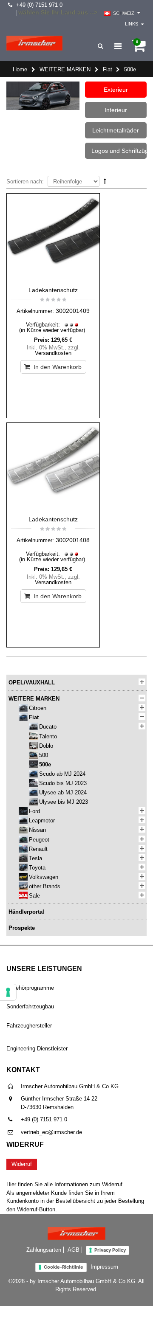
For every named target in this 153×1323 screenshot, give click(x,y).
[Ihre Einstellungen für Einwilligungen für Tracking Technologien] (8, 992)
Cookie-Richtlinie (63, 1267)
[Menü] (118, 46)
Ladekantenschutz (53, 290)
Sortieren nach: (25, 181)
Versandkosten (53, 353)
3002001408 (73, 540)
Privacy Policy (110, 1250)
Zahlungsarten (43, 1250)
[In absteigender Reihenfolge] (105, 181)
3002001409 (73, 310)
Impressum (104, 1267)
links (131, 23)
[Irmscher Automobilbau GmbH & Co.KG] (34, 43)
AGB (73, 1250)
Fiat (107, 69)
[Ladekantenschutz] (53, 238)
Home (20, 69)
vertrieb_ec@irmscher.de (51, 1132)
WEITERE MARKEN (65, 69)
